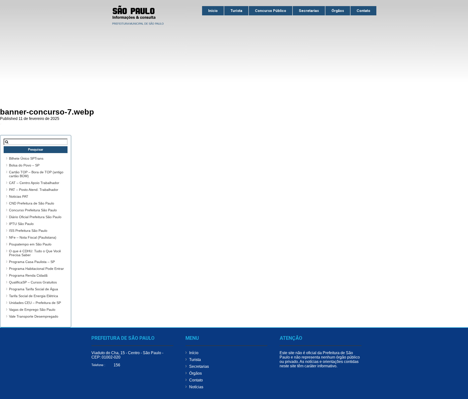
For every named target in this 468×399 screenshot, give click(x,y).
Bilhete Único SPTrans (26, 158)
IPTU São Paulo (21, 224)
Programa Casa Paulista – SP (32, 262)
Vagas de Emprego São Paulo (32, 309)
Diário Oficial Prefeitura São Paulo (35, 217)
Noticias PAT (18, 196)
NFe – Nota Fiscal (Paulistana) (32, 237)
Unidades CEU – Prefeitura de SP (35, 303)
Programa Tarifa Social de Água (33, 289)
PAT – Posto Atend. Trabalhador (33, 190)
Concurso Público (270, 11)
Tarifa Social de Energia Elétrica (33, 296)
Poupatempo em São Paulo (30, 244)
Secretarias (309, 11)
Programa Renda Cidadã (28, 275)
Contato (363, 11)
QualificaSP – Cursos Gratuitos (33, 282)
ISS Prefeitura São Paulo (28, 231)
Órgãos (338, 11)
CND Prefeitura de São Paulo (31, 203)
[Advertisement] (234, 63)
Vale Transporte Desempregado (33, 316)
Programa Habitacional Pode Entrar (36, 269)
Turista (236, 11)
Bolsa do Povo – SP (24, 165)
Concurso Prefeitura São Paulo (33, 210)
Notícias (196, 387)
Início (213, 11)
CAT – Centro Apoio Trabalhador (34, 183)
